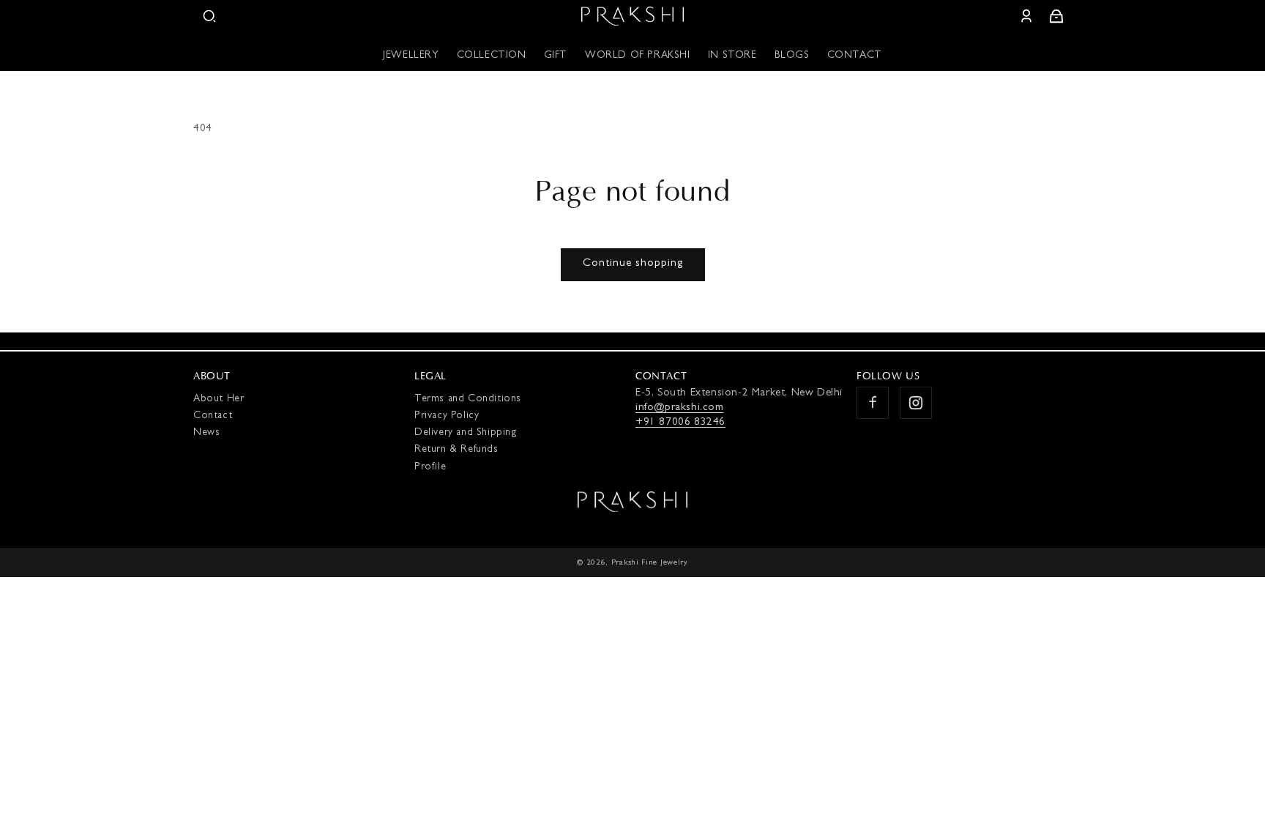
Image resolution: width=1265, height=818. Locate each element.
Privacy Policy (446, 416)
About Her (218, 399)
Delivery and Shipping (466, 433)
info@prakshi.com (679, 408)
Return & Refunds (456, 450)
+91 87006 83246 (680, 422)
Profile (430, 467)
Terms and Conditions (467, 399)
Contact (212, 416)
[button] (209, 16)
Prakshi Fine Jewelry (649, 563)
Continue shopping (633, 264)
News (206, 433)
